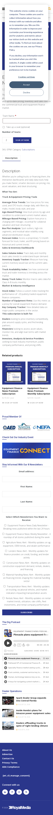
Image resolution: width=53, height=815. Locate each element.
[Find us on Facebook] (12, 792)
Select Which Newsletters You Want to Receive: (26, 518)
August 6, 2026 (23, 730)
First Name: (26, 486)
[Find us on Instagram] (19, 792)
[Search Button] (49, 8)
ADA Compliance (11, 766)
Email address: (26, 471)
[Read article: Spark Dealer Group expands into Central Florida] (8, 700)
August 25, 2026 (24, 704)
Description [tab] (11, 158)
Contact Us (8, 758)
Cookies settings (26, 77)
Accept (26, 84)
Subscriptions (28, 149)
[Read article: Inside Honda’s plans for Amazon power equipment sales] (8, 713)
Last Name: (26, 501)
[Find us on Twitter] (26, 792)
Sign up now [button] (11, 403)
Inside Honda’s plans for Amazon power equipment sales (33, 712)
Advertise (7, 754)
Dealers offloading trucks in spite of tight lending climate (32, 724)
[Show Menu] (3, 8)
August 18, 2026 (24, 717)
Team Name (9, 115)
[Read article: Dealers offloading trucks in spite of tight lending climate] (8, 726)
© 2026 (5, 807)
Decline (26, 92)
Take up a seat (18, 127)
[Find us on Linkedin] (5, 792)
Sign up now (22, 140)
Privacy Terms (9, 762)
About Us (7, 750)
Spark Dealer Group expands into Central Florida (31, 699)
